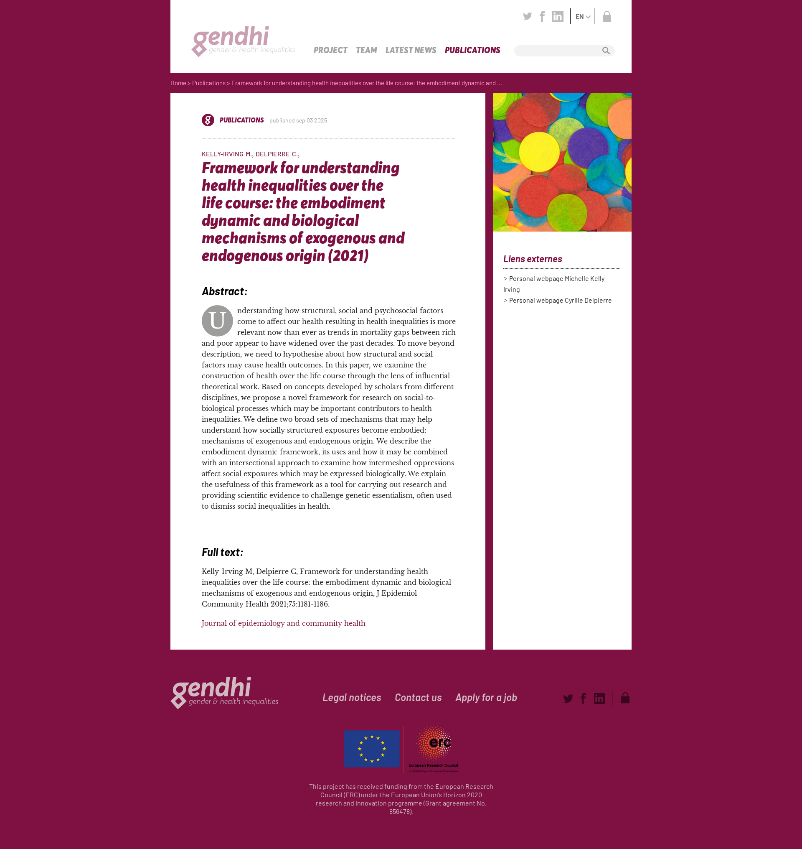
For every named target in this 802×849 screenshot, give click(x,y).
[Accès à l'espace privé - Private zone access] (607, 16)
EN (580, 16)
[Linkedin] (558, 16)
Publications (472, 50)
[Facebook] (542, 16)
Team (366, 50)
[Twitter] (527, 16)
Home (178, 83)
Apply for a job (486, 697)
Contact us (418, 697)
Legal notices (351, 697)
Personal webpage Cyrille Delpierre (560, 300)
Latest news (411, 50)
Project (331, 50)
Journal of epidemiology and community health (283, 623)
